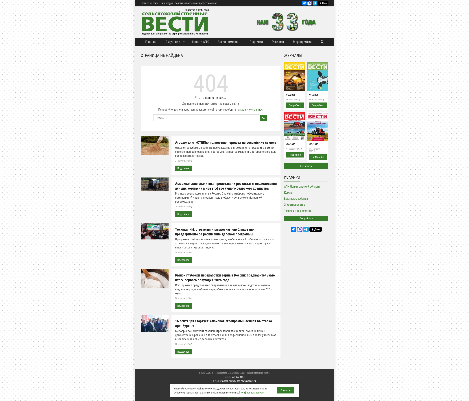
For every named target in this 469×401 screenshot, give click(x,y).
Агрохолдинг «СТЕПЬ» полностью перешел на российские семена (225, 142)
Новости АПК (200, 42)
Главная (150, 42)
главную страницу (251, 109)
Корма (288, 192)
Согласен (285, 390)
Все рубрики (306, 218)
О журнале (172, 42)
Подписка (256, 42)
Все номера (306, 166)
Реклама (278, 42)
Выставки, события (296, 198)
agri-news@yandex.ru (246, 381)
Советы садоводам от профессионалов (196, 3)
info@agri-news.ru (228, 381)
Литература (166, 3)
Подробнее (183, 168)
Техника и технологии (297, 211)
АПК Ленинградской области (302, 186)
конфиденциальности (252, 392)
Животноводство (294, 204)
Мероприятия (302, 42)
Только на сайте (150, 3)
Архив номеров (228, 42)
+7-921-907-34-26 (237, 377)
